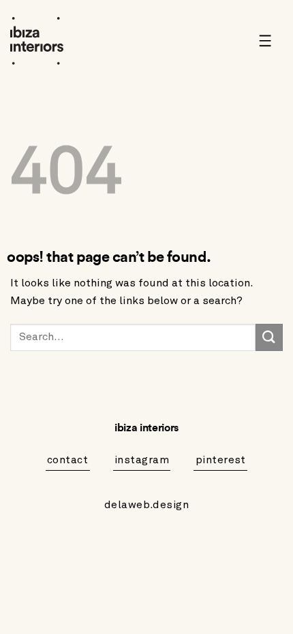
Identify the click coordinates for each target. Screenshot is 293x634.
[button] (270, 40)
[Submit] (269, 337)
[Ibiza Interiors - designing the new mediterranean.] (47, 41)
